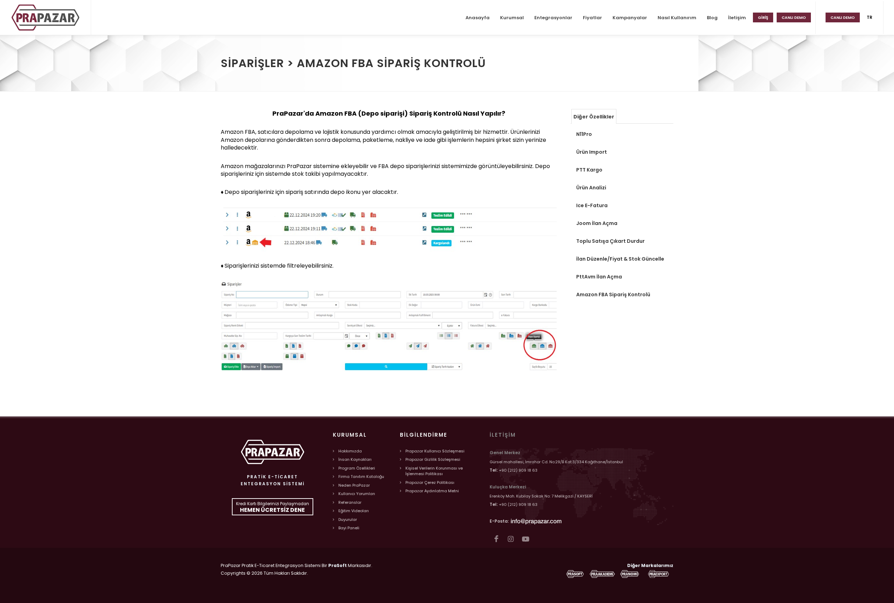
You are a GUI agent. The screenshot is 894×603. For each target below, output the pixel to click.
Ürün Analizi (591, 187)
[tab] (593, 116)
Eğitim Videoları (353, 511)
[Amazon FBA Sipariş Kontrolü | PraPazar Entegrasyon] (45, 17)
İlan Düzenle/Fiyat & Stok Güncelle (620, 258)
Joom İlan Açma (596, 223)
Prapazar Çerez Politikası (429, 482)
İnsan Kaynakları (355, 459)
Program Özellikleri (356, 468)
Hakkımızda (350, 451)
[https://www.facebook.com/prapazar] (496, 538)
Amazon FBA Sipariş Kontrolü (613, 294)
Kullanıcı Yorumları (356, 493)
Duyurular (347, 519)
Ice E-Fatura (592, 205)
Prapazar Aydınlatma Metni (432, 491)
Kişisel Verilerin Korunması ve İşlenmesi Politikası (434, 471)
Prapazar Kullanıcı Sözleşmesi (434, 451)
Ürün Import (591, 151)
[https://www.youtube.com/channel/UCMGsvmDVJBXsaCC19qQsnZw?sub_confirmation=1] (525, 538)
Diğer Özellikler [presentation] (593, 116)
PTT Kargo (589, 169)
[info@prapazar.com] (536, 521)
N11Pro (584, 134)
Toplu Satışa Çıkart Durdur (610, 241)
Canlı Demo (842, 17)
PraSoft (337, 565)
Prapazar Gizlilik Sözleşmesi (432, 459)
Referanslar (349, 502)
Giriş (763, 17)
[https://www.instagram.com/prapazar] (510, 538)
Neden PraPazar (354, 485)
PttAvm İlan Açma (599, 276)
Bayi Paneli (348, 528)
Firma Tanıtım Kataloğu (361, 476)
